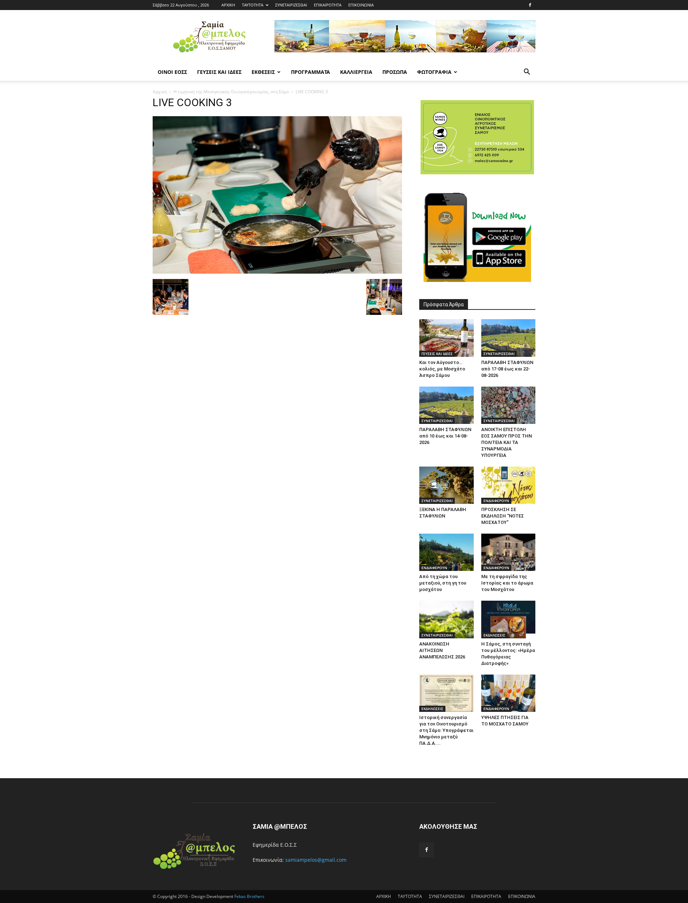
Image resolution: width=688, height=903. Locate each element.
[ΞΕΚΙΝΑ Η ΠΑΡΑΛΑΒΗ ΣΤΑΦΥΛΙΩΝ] (446, 485)
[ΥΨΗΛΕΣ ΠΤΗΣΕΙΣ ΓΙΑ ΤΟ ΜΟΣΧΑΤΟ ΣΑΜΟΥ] (508, 693)
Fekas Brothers (248, 896)
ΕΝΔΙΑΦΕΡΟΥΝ (496, 500)
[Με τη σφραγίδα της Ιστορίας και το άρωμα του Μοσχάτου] (508, 552)
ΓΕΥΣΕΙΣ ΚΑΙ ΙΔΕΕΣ (219, 71)
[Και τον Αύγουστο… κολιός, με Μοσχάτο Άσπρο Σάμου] (446, 337)
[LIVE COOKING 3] (277, 272)
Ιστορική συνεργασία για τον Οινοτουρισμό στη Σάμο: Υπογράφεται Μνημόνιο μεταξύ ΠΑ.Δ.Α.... (446, 730)
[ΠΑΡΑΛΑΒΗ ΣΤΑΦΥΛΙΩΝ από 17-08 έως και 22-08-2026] (508, 337)
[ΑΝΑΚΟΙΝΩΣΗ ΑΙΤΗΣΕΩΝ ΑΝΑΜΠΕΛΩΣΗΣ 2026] (446, 619)
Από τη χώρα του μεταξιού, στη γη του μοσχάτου (442, 583)
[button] (526, 72)
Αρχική (160, 92)
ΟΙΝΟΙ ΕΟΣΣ (172, 71)
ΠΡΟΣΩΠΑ (394, 71)
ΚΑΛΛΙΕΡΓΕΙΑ (356, 71)
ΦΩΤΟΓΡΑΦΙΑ (434, 71)
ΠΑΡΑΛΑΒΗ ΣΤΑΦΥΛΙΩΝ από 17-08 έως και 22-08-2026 (507, 369)
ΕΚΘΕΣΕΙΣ (263, 71)
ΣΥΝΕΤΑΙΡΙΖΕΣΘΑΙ (291, 5)
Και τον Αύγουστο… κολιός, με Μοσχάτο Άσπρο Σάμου (442, 369)
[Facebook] (530, 5)
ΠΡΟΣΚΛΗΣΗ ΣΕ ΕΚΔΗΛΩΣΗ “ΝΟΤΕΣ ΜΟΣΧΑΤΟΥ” (502, 516)
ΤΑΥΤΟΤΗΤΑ (252, 5)
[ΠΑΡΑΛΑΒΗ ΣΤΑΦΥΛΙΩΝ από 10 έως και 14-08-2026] (446, 405)
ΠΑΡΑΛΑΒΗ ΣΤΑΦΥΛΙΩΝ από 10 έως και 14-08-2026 (445, 436)
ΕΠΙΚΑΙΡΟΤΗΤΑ (327, 5)
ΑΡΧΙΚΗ (228, 5)
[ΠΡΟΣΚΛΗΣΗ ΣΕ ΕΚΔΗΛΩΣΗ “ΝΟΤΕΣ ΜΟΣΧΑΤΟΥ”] (508, 485)
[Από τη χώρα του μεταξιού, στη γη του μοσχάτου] (446, 552)
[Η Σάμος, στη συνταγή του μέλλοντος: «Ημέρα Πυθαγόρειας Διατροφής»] (508, 619)
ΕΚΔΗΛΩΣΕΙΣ (494, 635)
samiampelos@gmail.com (316, 859)
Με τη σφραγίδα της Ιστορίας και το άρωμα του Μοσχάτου (507, 583)
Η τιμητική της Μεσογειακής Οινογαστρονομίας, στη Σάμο (231, 92)
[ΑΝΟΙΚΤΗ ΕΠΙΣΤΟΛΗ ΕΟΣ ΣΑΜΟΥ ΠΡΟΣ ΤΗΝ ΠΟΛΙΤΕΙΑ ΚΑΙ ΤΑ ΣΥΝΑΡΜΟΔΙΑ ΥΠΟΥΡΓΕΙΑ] (508, 405)
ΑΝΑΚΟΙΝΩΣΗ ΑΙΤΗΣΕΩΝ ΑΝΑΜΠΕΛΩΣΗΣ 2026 (442, 650)
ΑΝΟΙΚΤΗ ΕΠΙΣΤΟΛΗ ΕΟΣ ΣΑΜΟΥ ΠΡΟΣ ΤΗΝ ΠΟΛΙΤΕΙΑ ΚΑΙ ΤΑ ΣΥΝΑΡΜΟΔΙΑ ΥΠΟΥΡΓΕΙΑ (506, 442)
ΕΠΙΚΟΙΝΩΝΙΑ (361, 5)
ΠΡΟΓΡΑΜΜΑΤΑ (310, 71)
